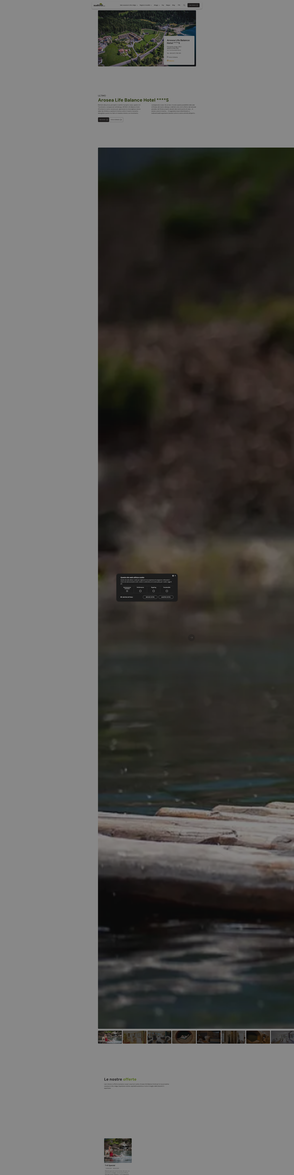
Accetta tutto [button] (165, 597)
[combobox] (173, 575)
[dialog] (147, 587)
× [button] (175, 575)
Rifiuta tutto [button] (150, 597)
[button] (127, 597)
